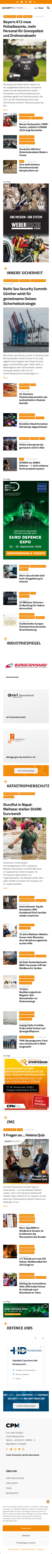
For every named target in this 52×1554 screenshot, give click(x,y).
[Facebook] (11, 1449)
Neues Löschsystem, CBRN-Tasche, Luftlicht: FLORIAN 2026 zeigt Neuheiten (34, 127)
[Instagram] (15, 1449)
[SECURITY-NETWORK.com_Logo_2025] (15, 8)
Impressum (40, 1549)
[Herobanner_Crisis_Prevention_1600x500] (26, 1316)
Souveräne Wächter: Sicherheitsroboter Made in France (33, 152)
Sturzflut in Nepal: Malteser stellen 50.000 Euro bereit (22, 809)
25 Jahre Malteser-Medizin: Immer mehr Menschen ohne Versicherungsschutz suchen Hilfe (33, 938)
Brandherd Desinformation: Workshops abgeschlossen (33, 425)
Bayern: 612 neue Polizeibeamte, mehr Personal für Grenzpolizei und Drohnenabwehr (23, 28)
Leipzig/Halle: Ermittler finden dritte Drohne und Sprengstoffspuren (32, 1028)
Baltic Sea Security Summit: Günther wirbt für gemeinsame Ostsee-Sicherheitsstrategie (25, 296)
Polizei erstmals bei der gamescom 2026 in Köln (32, 446)
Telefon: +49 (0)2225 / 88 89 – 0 (20, 1440)
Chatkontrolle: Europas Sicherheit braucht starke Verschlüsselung (32, 626)
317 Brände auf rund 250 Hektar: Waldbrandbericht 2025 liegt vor (33, 1262)
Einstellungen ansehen (26, 1542)
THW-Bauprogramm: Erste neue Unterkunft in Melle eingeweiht (33, 1043)
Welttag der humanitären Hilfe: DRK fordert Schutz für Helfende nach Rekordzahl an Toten (32, 1288)
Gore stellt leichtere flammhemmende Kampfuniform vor (29, 167)
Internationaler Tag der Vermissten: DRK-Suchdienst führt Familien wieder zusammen (33, 911)
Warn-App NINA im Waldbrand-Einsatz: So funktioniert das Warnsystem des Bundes (32, 1232)
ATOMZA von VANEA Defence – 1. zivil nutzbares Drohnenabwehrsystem (33, 465)
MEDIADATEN (12, 1493)
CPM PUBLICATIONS (15, 1478)
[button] (48, 1501)
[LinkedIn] (19, 1449)
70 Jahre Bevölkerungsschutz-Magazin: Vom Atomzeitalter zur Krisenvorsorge (30, 995)
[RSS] (23, 1449)
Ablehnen (26, 1535)
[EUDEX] (26, 558)
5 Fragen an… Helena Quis (24, 1135)
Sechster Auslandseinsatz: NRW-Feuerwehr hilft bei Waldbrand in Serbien (33, 965)
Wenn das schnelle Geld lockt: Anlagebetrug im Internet (31, 578)
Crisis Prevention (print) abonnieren (22, 1454)
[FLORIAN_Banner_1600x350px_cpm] (26, 192)
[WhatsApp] (7, 1449)
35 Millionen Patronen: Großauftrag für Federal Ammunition (31, 605)
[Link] (26, 675)
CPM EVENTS (12, 1483)
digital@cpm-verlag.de (16, 1443)
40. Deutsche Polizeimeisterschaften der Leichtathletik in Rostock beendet (33, 398)
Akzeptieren (26, 1528)
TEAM (8, 1488)
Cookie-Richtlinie (13, 1549)
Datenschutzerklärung (28, 1549)
